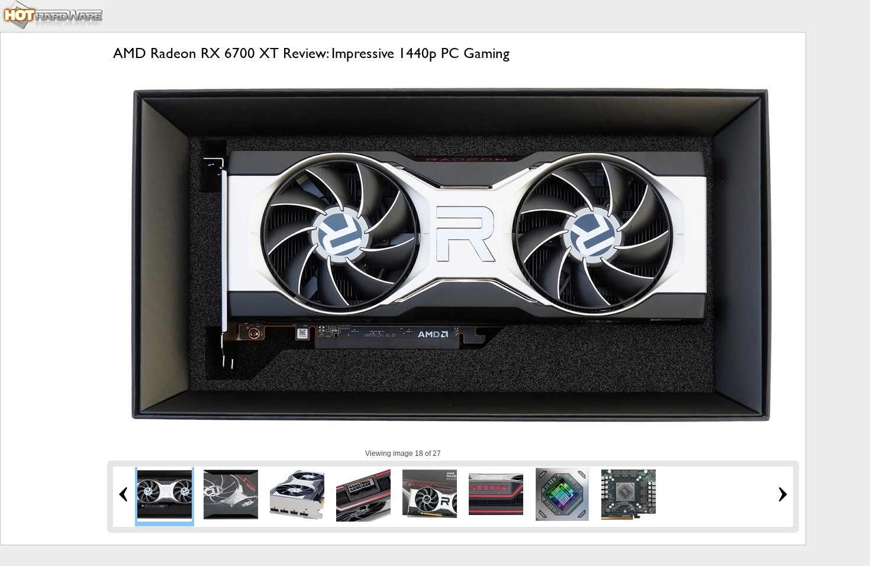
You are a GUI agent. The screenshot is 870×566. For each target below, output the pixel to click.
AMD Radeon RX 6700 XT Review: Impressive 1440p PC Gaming (311, 53)
